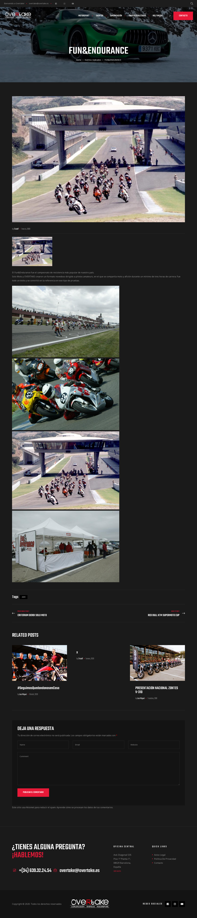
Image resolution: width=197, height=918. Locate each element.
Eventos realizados (137, 16)
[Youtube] (72, 3)
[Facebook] (56, 3)
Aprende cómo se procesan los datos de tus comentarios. (85, 807)
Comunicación (116, 16)
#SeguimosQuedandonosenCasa (38, 688)
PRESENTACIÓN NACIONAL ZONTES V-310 (156, 690)
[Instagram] (64, 3)
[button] (183, 16)
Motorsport (83, 16)
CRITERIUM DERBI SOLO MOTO (54, 613)
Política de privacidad (165, 858)
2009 (23, 597)
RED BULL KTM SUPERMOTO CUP (142, 613)
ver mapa (117, 871)
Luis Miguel (23, 694)
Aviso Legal (160, 854)
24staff (16, 229)
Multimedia (157, 16)
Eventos (99, 16)
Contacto (158, 862)
